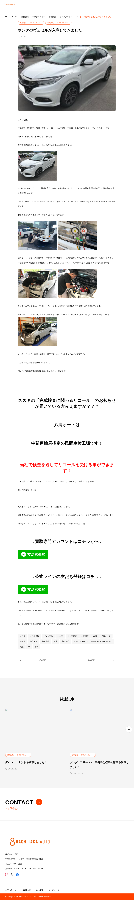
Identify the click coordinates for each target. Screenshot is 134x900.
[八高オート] (9, 4)
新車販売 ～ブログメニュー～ (58, 23)
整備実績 (45, 641)
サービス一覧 (53, 890)
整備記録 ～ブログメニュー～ (31, 23)
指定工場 (33, 641)
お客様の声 (26, 890)
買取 (22, 647)
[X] (12, 874)
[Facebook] (17, 874)
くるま (22, 636)
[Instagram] (6, 874)
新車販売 (65, 641)
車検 (36, 647)
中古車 (60, 636)
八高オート (106, 636)
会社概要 (39, 890)
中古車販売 (72, 636)
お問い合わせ (10, 890)
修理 (95, 636)
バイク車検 (48, 636)
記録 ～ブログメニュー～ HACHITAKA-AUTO (93, 641)
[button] (128, 729)
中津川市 (85, 636)
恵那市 (22, 641)
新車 (55, 641)
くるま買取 (34, 636)
